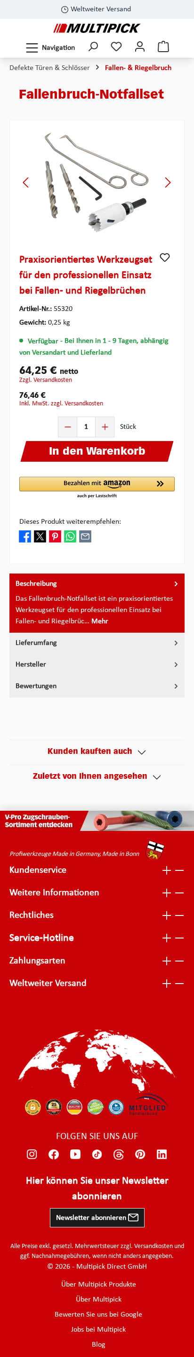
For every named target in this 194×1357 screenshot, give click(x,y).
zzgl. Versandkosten (45, 380)
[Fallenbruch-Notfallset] (97, 182)
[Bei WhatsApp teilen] (70, 536)
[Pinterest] (140, 1154)
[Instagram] (32, 1154)
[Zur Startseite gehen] (97, 28)
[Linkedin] (162, 1154)
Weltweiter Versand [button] (48, 983)
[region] (97, 182)
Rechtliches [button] (31, 915)
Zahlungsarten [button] (37, 961)
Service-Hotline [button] (41, 938)
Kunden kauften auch (90, 752)
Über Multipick (98, 1299)
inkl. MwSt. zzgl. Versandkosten (61, 403)
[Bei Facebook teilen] (24, 536)
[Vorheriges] (26, 182)
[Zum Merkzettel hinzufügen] (165, 257)
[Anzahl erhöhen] (104, 427)
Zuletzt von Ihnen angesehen (90, 777)
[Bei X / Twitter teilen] (40, 536)
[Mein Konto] (140, 48)
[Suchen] (93, 48)
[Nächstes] (168, 182)
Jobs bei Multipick (98, 1330)
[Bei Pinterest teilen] (55, 536)
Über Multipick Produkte (98, 1284)
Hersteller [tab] (31, 664)
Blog (98, 1345)
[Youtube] (75, 1154)
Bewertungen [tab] (36, 686)
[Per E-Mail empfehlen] (85, 536)
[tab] (97, 603)
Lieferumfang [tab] (36, 643)
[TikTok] (97, 1154)
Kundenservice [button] (37, 870)
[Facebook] (53, 1154)
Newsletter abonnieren (92, 1218)
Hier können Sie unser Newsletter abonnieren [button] (97, 1189)
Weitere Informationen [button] (54, 893)
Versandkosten (153, 1246)
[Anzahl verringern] (67, 427)
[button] (97, 488)
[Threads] (118, 1154)
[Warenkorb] (163, 48)
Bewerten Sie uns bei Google (98, 1314)
